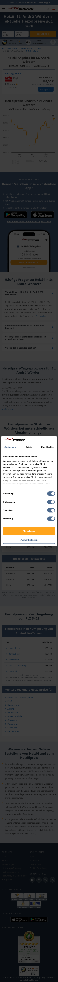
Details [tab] (29, 447)
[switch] (51, 502)
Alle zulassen (29, 531)
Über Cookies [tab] (47, 447)
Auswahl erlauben (29, 540)
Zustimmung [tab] (10, 447)
